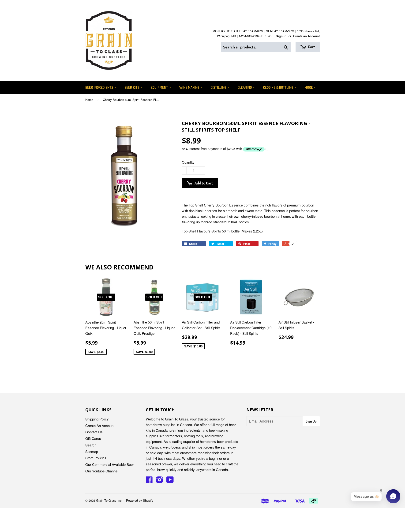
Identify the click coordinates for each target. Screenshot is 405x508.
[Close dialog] (251, 219)
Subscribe (202, 274)
